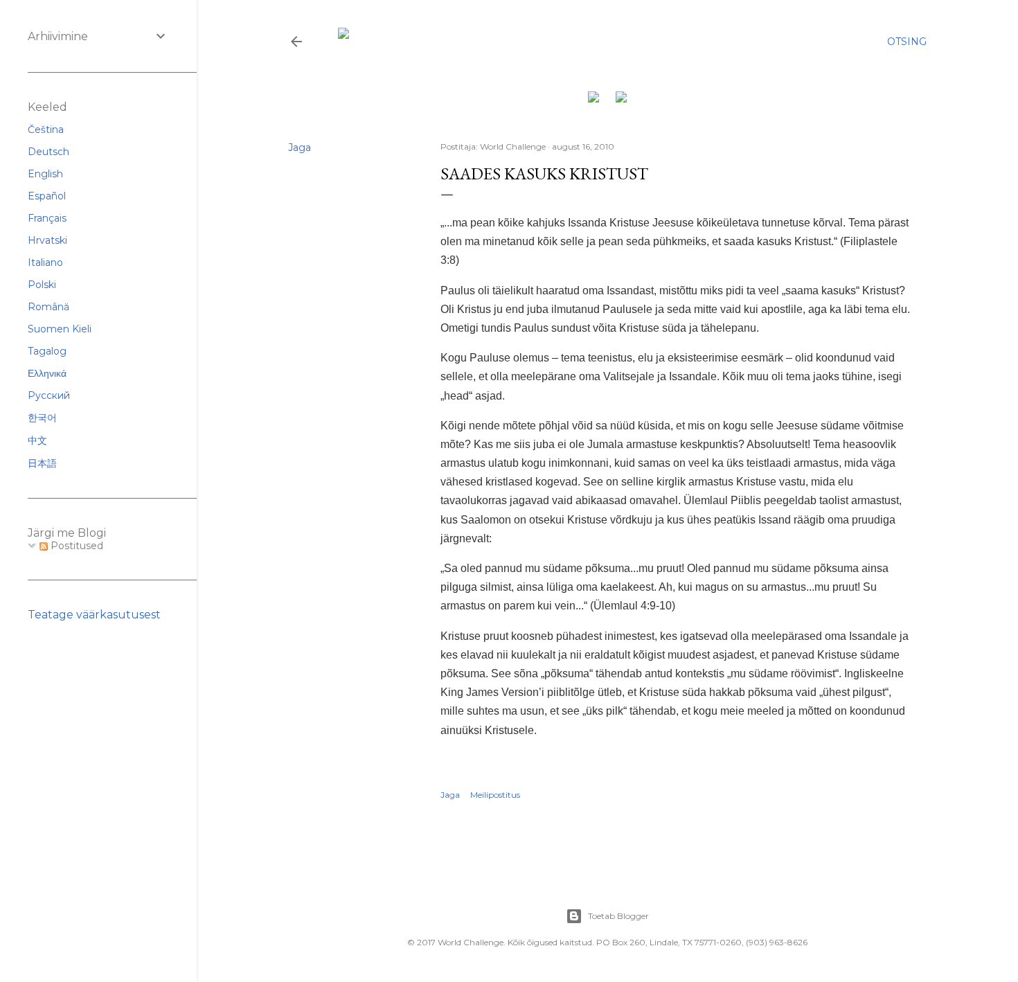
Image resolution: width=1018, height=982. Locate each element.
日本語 (42, 463)
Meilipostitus (495, 794)
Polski (42, 284)
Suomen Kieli (59, 329)
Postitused (75, 545)
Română (48, 307)
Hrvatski (47, 240)
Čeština (46, 129)
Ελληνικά (47, 373)
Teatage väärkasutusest (94, 614)
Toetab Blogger (618, 916)
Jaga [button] (299, 147)
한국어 (42, 417)
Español (47, 196)
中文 (37, 440)
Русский (49, 395)
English (45, 174)
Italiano (45, 262)
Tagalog (47, 351)
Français (47, 218)
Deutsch (48, 151)
